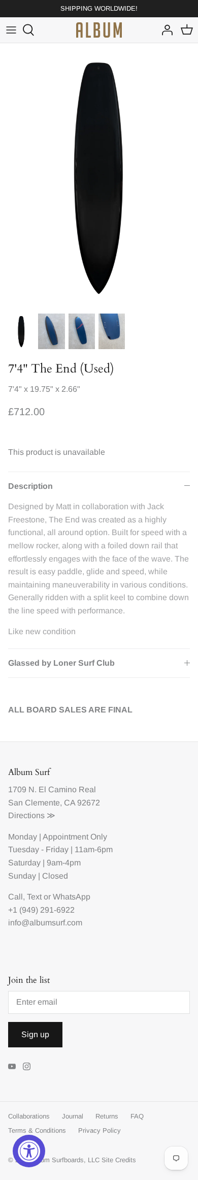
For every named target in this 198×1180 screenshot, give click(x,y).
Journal (72, 1116)
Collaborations (29, 1116)
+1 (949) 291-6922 (41, 910)
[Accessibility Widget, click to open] (29, 1151)
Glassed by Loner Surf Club (61, 663)
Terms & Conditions (37, 1130)
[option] (99, 175)
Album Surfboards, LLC (65, 1160)
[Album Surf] (99, 30)
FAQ (137, 1116)
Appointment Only (75, 836)
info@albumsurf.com (45, 922)
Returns (106, 1116)
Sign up (35, 1034)
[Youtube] (12, 1066)
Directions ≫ (31, 815)
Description (30, 486)
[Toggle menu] (11, 30)
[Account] (164, 30)
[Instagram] (26, 1066)
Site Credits (119, 1160)
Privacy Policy (99, 1130)
